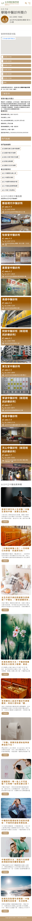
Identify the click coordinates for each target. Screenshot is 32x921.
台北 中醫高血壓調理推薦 (9, 186)
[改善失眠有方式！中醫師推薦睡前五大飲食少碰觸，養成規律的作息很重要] (16, 645)
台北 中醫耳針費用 (7, 177)
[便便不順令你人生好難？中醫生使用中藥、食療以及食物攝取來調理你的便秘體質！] (16, 505)
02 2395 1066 (16, 17)
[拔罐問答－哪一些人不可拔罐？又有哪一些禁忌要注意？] (16, 778)
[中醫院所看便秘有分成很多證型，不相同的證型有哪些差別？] (16, 817)
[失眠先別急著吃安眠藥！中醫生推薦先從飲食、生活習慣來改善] (16, 895)
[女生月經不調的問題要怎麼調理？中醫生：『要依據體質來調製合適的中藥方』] (16, 589)
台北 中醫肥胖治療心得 (9, 173)
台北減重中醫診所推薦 (9, 153)
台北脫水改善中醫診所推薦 (10, 157)
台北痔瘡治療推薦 (7, 161)
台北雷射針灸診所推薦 (9, 165)
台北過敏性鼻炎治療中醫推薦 (11, 148)
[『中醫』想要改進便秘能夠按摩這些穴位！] (16, 737)
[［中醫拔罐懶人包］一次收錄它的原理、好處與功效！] (16, 545)
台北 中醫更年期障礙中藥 (9, 182)
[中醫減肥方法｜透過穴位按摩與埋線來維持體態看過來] (16, 856)
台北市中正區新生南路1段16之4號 (20, 21)
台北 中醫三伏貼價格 (8, 190)
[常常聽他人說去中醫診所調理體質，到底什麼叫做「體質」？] (16, 697)
